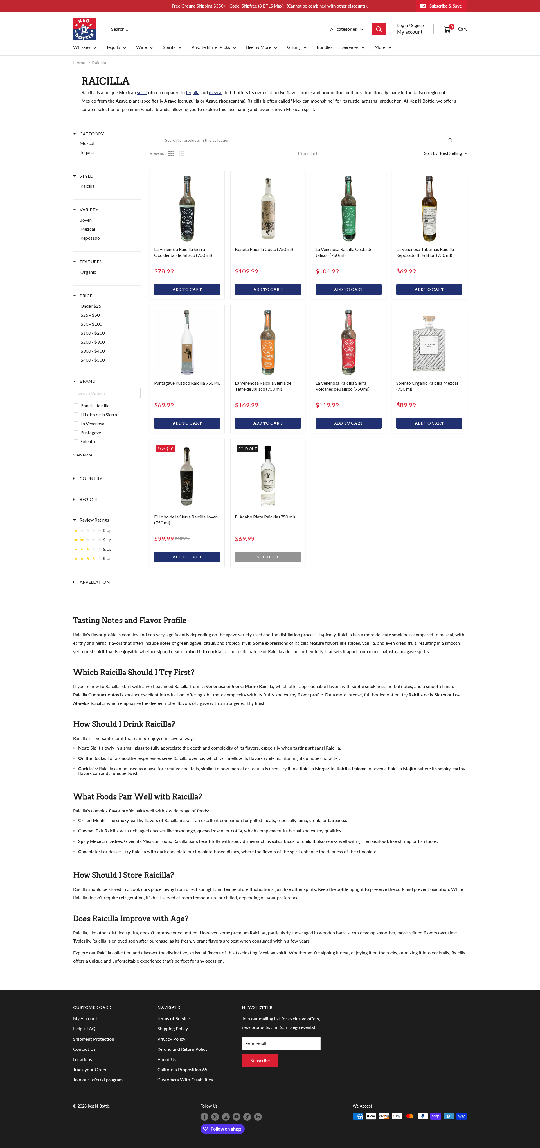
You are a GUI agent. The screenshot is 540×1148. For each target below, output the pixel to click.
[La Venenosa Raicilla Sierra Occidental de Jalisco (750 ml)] (187, 209)
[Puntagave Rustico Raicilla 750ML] (187, 342)
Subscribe (260, 1060)
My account (409, 32)
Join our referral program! (98, 1079)
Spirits (169, 47)
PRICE (85, 295)
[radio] (171, 153)
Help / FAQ (84, 1028)
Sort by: (443, 153)
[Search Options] (457, 140)
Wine (141, 47)
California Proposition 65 (182, 1069)
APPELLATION (94, 582)
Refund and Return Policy (183, 1049)
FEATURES (90, 261)
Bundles (324, 47)
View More (82, 454)
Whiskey (81, 47)
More (380, 47)
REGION (88, 499)
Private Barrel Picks (211, 47)
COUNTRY (90, 478)
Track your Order (90, 1069)
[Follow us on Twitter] (215, 1117)
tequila (192, 92)
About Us (167, 1059)
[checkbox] (107, 143)
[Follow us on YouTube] (236, 1117)
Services (350, 47)
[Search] (379, 29)
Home (79, 62)
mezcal (215, 92)
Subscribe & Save (445, 5)
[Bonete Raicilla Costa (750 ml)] (268, 209)
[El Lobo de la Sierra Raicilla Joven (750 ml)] (187, 476)
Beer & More (258, 47)
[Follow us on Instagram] (226, 1117)
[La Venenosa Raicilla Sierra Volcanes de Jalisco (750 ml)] (349, 342)
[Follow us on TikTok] (247, 1117)
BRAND (87, 381)
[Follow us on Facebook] (204, 1117)
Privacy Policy (171, 1038)
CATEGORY (91, 133)
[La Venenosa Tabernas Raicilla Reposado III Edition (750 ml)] (429, 209)
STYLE (86, 175)
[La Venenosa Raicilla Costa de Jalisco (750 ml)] (349, 209)
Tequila (113, 47)
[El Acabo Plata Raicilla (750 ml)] (268, 476)
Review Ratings (94, 519)
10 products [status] (308, 153)
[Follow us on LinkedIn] (258, 1117)
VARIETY (88, 209)
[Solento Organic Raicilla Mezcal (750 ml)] (429, 342)
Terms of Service (174, 1018)
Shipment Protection (93, 1038)
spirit (142, 92)
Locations (82, 1059)
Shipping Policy (173, 1028)
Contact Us (84, 1049)
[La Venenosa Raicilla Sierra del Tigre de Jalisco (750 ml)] (268, 342)
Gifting (294, 47)
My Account (85, 1018)
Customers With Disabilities (185, 1079)
